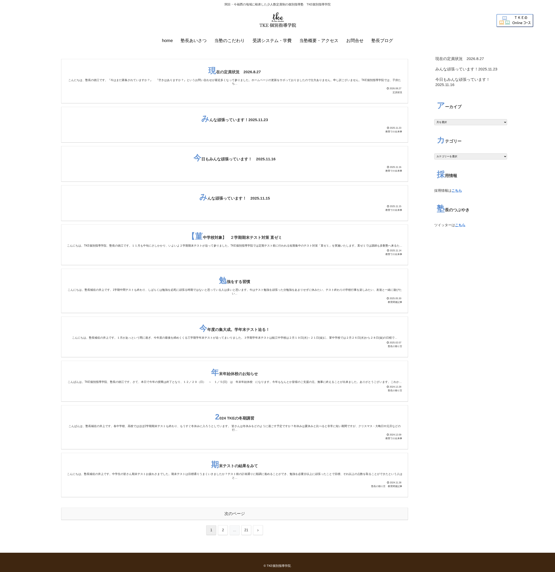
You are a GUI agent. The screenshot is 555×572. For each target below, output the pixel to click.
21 (246, 530)
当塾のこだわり (229, 40)
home (167, 40)
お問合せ (355, 40)
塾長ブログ (382, 40)
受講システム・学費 (272, 40)
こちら (457, 190)
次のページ (234, 513)
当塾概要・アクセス (318, 40)
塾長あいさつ (194, 40)
